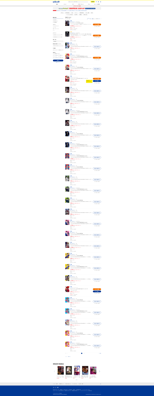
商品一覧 (69, 356)
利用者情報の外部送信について (75, 390)
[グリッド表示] (93, 18)
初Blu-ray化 (85, 14)
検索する (58, 60)
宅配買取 (92, 1)
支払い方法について (68, 383)
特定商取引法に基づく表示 (67, 390)
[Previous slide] (54, 371)
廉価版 (81, 14)
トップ (66, 356)
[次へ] (99, 353)
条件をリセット (58, 62)
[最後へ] (100, 353)
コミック (65, 4)
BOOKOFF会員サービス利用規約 (67, 389)
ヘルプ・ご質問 (56, 383)
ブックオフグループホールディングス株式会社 (85, 390)
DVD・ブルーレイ (81, 4)
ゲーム (89, 4)
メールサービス (75, 383)
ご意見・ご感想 (81, 383)
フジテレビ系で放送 (70, 14)
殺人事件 (76, 14)
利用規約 (74, 389)
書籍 (57, 4)
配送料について (62, 383)
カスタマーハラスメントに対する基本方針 (58, 390)
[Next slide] (99, 371)
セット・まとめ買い (97, 4)
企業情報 (61, 389)
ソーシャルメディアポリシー (85, 389)
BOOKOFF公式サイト (55, 389)
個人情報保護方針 (78, 389)
